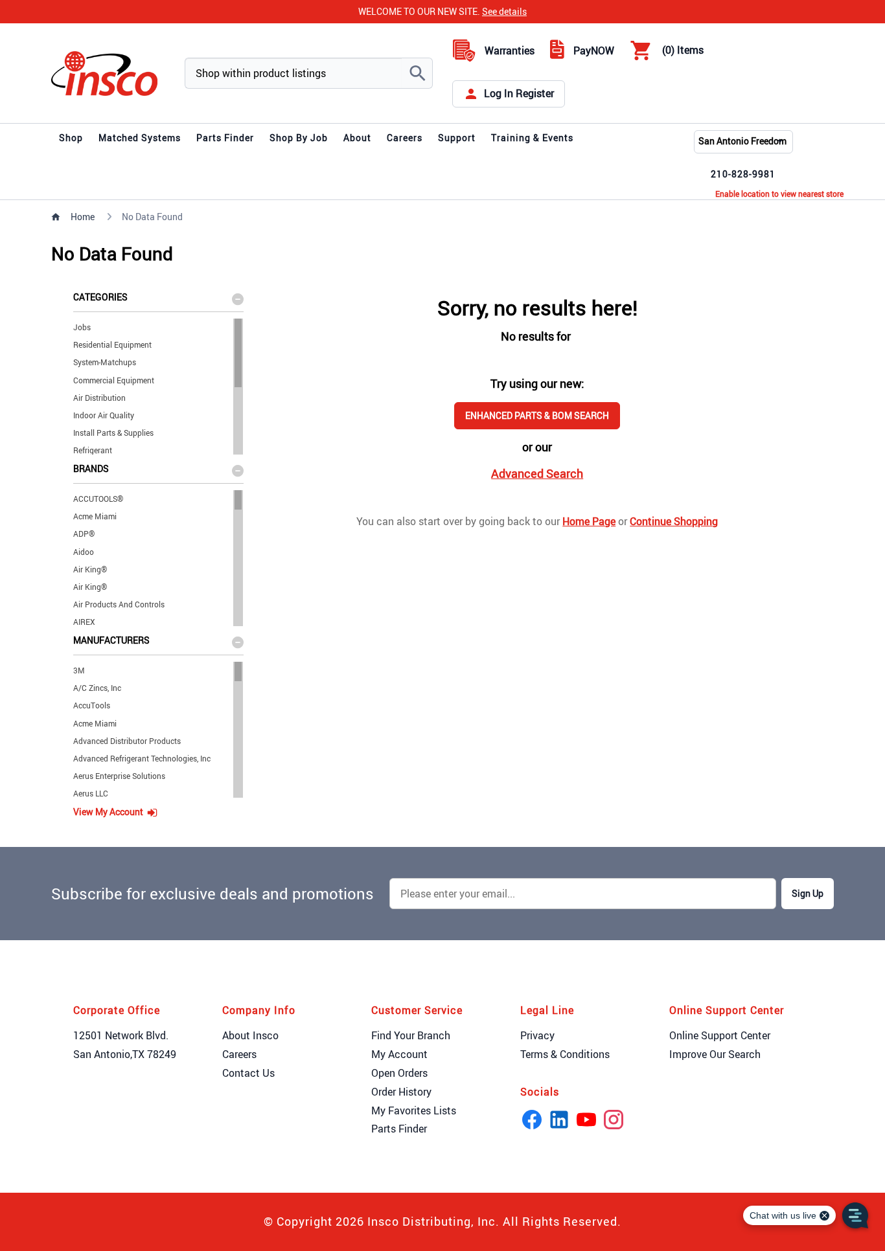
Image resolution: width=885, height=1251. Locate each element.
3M (79, 670)
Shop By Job (299, 137)
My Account (399, 1054)
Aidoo (83, 552)
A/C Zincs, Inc (97, 687)
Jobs (82, 327)
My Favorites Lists (413, 1110)
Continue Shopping (674, 521)
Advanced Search (537, 473)
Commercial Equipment (113, 380)
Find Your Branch (410, 1035)
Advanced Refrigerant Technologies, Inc (142, 758)
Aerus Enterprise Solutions (119, 776)
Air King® (90, 569)
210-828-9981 (743, 174)
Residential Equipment (112, 344)
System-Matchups (104, 362)
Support (457, 137)
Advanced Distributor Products (127, 741)
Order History (401, 1092)
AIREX (84, 621)
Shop (71, 137)
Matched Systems (139, 137)
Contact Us (248, 1073)
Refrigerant (92, 450)
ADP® (84, 533)
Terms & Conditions (565, 1054)
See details (504, 11)
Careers (404, 137)
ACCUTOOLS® (98, 498)
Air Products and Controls (119, 604)
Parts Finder (225, 137)
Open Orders (399, 1073)
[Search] (417, 73)
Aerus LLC (90, 793)
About (357, 137)
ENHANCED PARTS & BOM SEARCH (537, 415)
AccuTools (91, 705)
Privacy (537, 1035)
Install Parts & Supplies (113, 432)
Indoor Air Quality (103, 415)
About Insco (250, 1035)
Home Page (588, 521)
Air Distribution (99, 397)
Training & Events (532, 137)
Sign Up (807, 893)
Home (83, 216)
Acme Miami (95, 516)
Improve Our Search (715, 1054)
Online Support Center (719, 1035)
